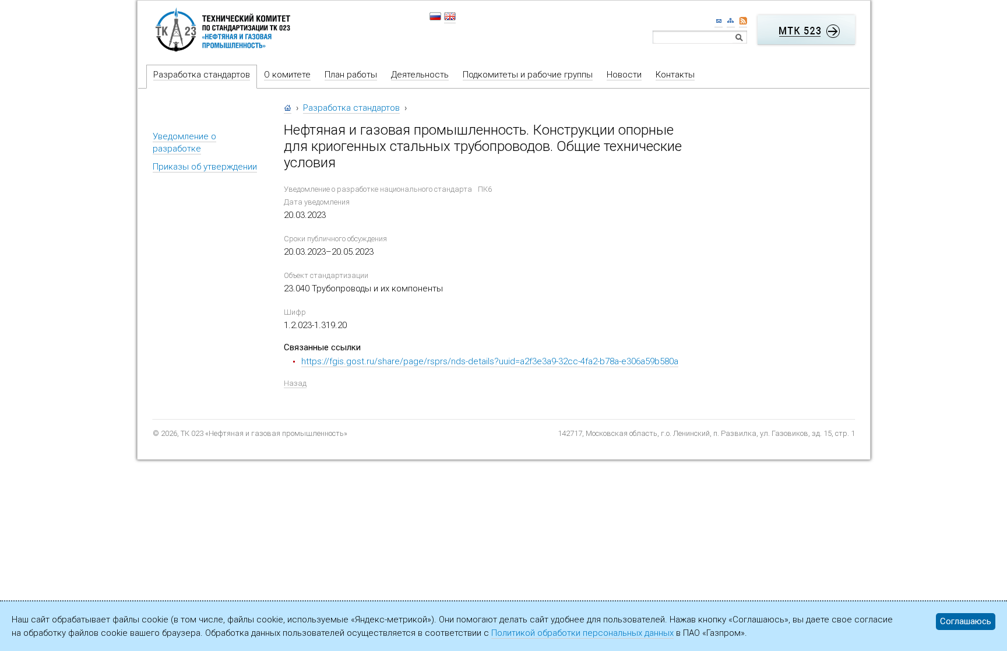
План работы (351, 74)
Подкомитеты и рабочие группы (528, 74)
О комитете (287, 74)
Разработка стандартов (201, 74)
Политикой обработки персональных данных (582, 633)
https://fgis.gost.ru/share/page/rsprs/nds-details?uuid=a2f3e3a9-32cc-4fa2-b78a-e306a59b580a (489, 361)
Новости (624, 74)
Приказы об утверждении (205, 166)
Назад (295, 383)
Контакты (675, 74)
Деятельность (420, 74)
